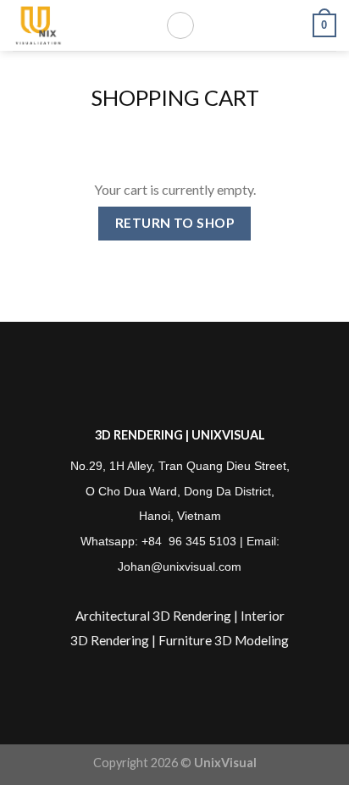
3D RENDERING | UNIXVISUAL (180, 435)
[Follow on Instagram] (166, 383)
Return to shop (175, 222)
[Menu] (180, 25)
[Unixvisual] (76, 25)
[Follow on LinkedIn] (193, 383)
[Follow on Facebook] (141, 383)
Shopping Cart (175, 97)
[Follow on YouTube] (219, 383)
